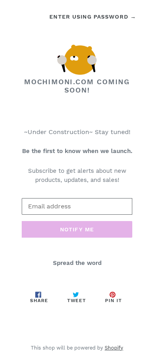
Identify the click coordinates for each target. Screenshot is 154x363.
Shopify (114, 348)
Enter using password (92, 16)
